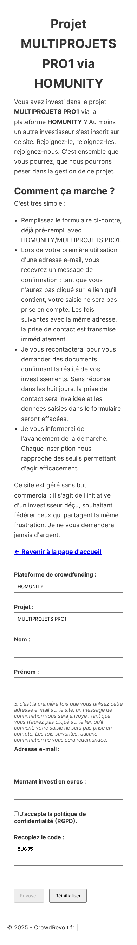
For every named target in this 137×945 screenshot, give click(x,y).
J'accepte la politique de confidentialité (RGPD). (50, 817)
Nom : (22, 639)
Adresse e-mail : (37, 748)
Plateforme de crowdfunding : (55, 574)
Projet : (24, 606)
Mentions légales (102, 927)
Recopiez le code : (39, 837)
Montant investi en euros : (50, 781)
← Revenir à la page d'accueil (58, 551)
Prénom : (26, 671)
